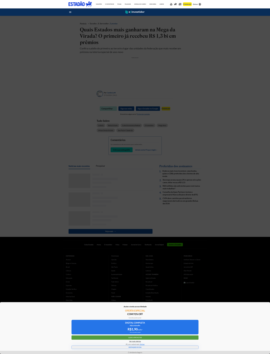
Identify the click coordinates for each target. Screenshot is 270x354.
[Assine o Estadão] (187, 4)
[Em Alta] (171, 4)
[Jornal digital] (180, 4)
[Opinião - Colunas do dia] (175, 4)
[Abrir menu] (70, 12)
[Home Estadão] (80, 4)
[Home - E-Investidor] (135, 12)
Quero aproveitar (135, 337)
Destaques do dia (135, 347)
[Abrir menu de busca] (199, 12)
